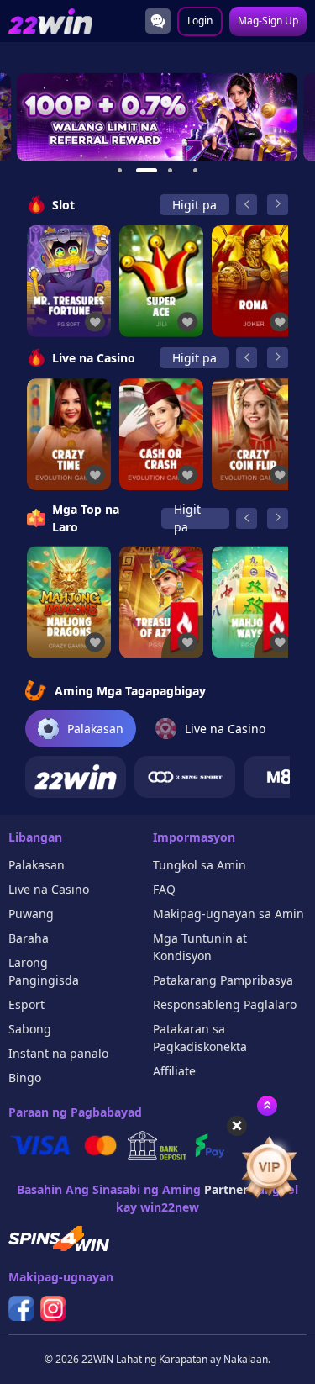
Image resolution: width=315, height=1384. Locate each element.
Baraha (28, 938)
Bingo (24, 1078)
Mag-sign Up (268, 20)
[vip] (269, 1167)
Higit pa (194, 205)
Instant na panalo (58, 1053)
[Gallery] (157, 117)
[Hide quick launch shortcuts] (237, 1126)
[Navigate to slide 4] (195, 170)
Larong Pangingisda (43, 971)
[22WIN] (75, 777)
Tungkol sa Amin (199, 865)
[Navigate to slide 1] (120, 170)
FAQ (164, 889)
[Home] (50, 21)
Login (200, 20)
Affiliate (174, 1071)
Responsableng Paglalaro (225, 1004)
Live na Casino (48, 889)
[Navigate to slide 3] (170, 170)
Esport (26, 1004)
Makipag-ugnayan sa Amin (228, 914)
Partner (226, 1189)
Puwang (31, 914)
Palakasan (36, 865)
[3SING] (184, 777)
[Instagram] (53, 1308)
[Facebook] (21, 1308)
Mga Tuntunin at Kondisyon (200, 947)
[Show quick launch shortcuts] (267, 1106)
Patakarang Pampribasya (223, 980)
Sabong (29, 1029)
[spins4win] (58, 1238)
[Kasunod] (277, 204)
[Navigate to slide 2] (145, 170)
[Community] (158, 21)
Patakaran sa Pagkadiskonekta (200, 1037)
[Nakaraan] (246, 204)
